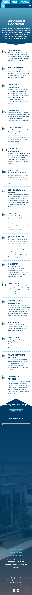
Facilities (11, 559)
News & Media (11, 565)
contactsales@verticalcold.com (16, 578)
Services (21, 559)
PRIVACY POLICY (16, 582)
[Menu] (30, 5)
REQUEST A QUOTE (16, 549)
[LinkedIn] (14, 590)
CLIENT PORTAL (16, 552)
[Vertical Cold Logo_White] (16, 485)
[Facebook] (18, 590)
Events (21, 562)
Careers (11, 562)
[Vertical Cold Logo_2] (3, 6)
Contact (23, 565)
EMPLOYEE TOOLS (16, 555)
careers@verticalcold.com (16, 580)
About (16, 568)
